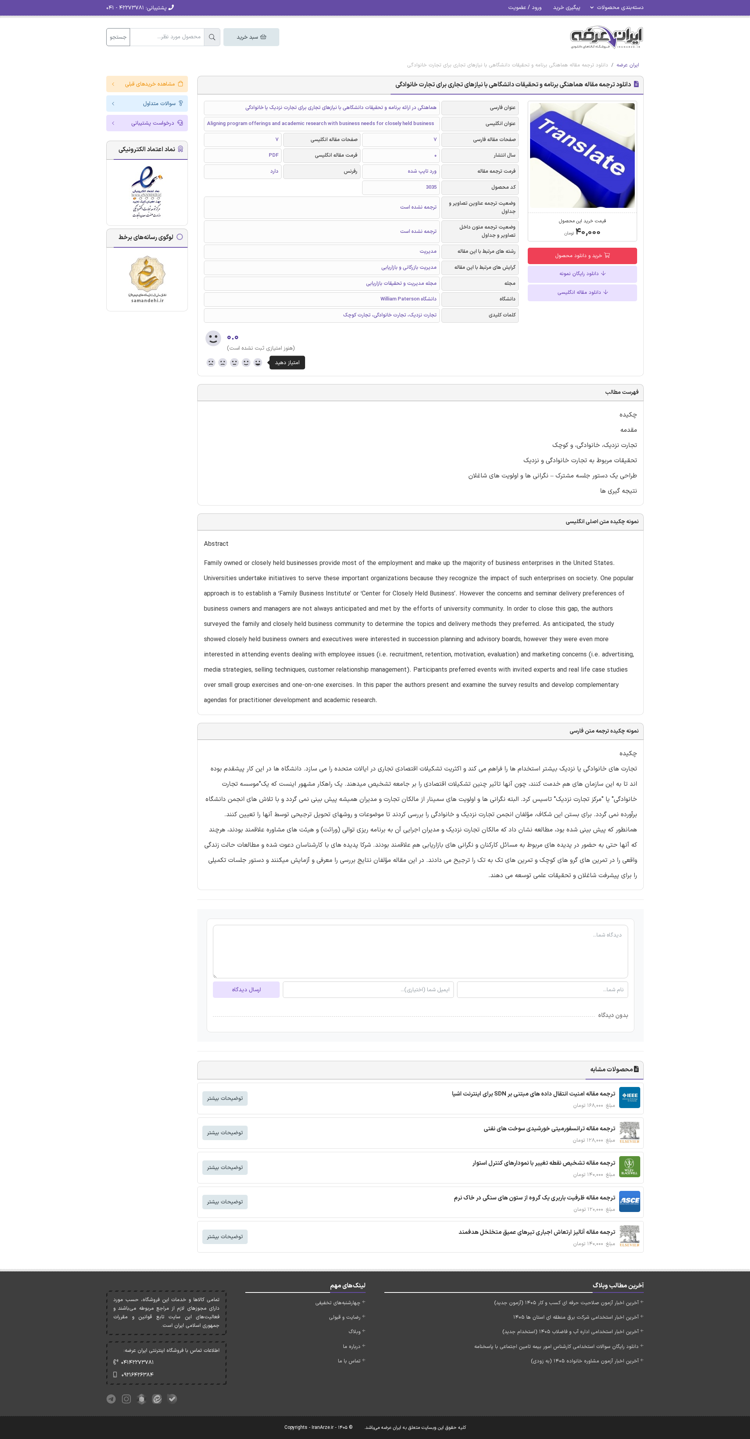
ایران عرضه (627, 65)
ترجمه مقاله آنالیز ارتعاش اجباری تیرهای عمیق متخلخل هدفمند (537, 1232)
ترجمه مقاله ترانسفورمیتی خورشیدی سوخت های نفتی (549, 1128)
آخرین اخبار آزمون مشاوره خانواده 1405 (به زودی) (585, 1361)
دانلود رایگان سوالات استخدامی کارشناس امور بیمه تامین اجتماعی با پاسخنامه (556, 1347)
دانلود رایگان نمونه (579, 274)
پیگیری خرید (566, 8)
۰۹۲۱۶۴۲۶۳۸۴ (137, 1375)
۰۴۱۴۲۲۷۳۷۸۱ (137, 1363)
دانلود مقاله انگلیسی (580, 293)
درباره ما (352, 1347)
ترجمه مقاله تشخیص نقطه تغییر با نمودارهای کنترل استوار (543, 1163)
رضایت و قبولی (345, 1317)
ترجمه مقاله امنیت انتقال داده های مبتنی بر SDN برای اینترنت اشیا (533, 1094)
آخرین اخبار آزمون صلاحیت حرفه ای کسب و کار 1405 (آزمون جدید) (566, 1303)
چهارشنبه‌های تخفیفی (338, 1303)
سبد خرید (248, 37)
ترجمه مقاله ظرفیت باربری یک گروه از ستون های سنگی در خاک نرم (534, 1198)
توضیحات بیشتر (225, 1098)
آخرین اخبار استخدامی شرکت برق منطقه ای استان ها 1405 (576, 1317)
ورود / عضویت (524, 8)
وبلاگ (354, 1332)
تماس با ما (349, 1361)
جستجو (118, 37)
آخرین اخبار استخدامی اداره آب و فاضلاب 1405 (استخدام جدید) (570, 1332)
